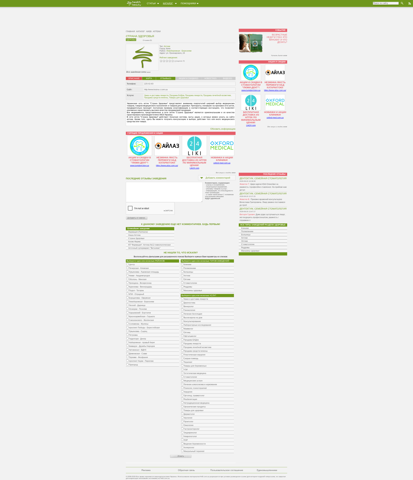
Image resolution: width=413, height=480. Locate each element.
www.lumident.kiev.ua (139, 165)
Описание (134, 78)
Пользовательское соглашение (226, 470)
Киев (148, 31)
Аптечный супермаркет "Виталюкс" (144, 248)
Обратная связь (186, 470)
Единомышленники (267, 470)
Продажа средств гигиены (156, 98)
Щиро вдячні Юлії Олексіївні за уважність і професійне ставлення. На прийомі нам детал (263, 187)
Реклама (146, 470)
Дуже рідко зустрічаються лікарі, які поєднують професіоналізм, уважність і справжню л (262, 217)
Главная (130, 31)
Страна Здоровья (136, 238)
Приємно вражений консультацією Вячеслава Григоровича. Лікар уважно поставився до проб (262, 202)
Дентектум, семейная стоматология (263, 178)
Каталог (168, 3)
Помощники (188, 3)
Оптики (244, 241)
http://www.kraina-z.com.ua (156, 89)
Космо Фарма (134, 241)
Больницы (246, 235)
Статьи (151, 3)
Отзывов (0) (147, 40)
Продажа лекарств (193, 95)
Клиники (245, 228)
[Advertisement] (215, 51)
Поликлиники (247, 231)
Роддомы (245, 247)
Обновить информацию (223, 129)
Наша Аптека (134, 235)
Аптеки (157, 31)
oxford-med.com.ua (221, 163)
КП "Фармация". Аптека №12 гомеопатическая (149, 245)
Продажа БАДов (176, 95)
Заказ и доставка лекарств (156, 95)
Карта (149, 78)
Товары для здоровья (179, 98)
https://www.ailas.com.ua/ (167, 165)
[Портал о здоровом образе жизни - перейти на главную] (134, 6)
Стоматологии (247, 244)
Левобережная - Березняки (178, 51)
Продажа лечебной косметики (217, 95)
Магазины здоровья (250, 251)
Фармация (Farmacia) (138, 232)
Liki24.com (194, 168)
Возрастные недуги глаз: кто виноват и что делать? (277, 38)
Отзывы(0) (165, 78)
